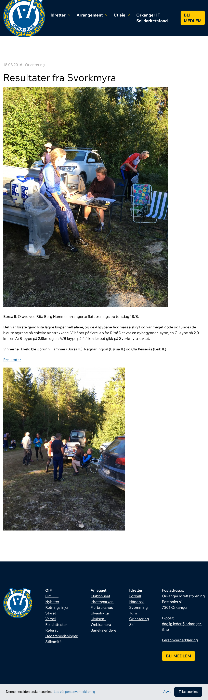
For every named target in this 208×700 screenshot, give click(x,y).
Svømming (138, 607)
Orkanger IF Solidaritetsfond (152, 17)
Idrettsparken (102, 601)
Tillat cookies (188, 691)
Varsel (50, 618)
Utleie (119, 15)
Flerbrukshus (102, 607)
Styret (50, 613)
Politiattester (56, 624)
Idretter (58, 15)
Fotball (135, 596)
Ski (131, 624)
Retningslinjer (57, 607)
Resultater (12, 359)
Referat (51, 630)
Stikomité (53, 641)
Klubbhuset (100, 596)
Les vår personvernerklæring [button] (74, 691)
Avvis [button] (167, 691)
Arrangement (90, 15)
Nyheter (52, 601)
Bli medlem (193, 17)
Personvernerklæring (180, 640)
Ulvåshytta (100, 613)
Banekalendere (103, 630)
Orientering (139, 618)
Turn (133, 613)
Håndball (136, 601)
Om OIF (51, 596)
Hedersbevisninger (61, 636)
